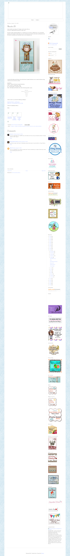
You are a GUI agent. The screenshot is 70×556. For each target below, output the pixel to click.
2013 (50, 280)
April (51, 272)
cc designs (12, 126)
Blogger (42, 553)
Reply (11, 138)
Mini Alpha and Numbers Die (19, 119)
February (52, 275)
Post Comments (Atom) (16, 172)
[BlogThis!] (26, 124)
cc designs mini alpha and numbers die (20, 126)
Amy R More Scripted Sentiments (14, 118)
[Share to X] (27, 124)
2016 (50, 248)
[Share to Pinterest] (29, 124)
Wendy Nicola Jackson (14, 141)
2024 (50, 236)
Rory (51, 260)
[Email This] (25, 124)
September (52, 255)
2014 (50, 278)
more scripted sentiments (37, 126)
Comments (51, 55)
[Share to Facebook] (28, 124)
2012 (50, 281)
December (52, 251)
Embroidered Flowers (53, 261)
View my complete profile (52, 44)
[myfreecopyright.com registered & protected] (55, 529)
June (51, 269)
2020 (50, 242)
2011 (50, 283)
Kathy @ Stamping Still (53, 43)
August (51, 257)
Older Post (43, 170)
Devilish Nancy (52, 264)
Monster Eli (52, 263)
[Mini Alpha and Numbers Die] (19, 116)
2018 (50, 245)
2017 (50, 246)
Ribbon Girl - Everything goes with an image (15, 103)
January (51, 276)
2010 (50, 284)
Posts (50, 53)
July (51, 267)
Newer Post (10, 170)
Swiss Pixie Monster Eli (10, 118)
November (52, 252)
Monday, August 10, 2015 (18, 134)
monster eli (31, 126)
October (51, 254)
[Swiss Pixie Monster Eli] (10, 116)
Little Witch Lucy (53, 258)
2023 (50, 237)
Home (27, 170)
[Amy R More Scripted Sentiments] (14, 115)
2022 (50, 239)
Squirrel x (12, 134)
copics (28, 126)
